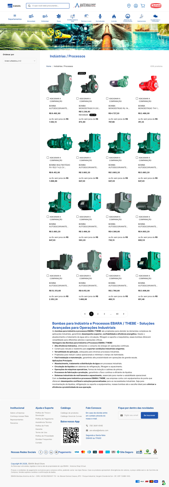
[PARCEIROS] (128, 5)
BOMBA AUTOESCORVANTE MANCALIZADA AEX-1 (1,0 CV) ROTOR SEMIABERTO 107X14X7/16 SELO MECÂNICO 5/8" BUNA (89, 166)
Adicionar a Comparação (56, 100)
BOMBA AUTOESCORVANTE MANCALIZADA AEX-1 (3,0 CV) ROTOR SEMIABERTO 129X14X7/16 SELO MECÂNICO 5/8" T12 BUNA (59, 225)
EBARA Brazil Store (36, 463)
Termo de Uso (41, 432)
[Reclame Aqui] (147, 453)
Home (48, 66)
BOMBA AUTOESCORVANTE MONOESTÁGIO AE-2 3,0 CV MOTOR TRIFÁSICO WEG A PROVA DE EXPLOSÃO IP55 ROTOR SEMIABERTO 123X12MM (59, 284)
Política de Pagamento (44, 419)
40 (117, 314)
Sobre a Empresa (17, 413)
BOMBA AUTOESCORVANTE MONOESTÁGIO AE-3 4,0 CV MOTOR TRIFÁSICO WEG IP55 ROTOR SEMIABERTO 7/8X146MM (88, 284)
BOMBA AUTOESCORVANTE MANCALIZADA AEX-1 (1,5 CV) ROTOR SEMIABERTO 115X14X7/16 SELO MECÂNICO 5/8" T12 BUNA (118, 166)
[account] (135, 5)
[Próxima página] (123, 314)
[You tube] (56, 452)
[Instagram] (46, 452)
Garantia (39, 429)
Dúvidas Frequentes (44, 439)
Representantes (16, 420)
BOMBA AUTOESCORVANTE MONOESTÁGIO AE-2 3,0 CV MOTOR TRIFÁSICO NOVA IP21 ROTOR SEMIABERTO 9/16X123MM (148, 225)
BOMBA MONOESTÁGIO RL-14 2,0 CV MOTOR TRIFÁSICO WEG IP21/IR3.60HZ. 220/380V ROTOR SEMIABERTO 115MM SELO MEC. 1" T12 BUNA (118, 107)
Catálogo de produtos (69, 413)
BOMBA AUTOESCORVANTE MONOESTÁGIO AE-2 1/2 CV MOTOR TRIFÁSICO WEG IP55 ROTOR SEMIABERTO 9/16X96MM (118, 225)
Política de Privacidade (45, 436)
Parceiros (14, 423)
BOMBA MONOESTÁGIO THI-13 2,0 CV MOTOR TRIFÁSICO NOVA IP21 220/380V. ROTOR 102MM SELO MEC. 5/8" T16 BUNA (148, 107)
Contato (39, 443)
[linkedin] (51, 452)
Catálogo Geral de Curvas (71, 416)
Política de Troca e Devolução (43, 414)
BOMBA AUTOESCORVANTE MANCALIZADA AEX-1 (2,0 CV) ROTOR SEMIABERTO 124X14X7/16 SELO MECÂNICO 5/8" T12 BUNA (148, 166)
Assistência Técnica (43, 422)
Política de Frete (42, 426)
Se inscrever (149, 415)
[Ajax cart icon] (142, 5)
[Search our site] (29, 6)
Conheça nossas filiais (19, 416)
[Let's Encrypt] (139, 454)
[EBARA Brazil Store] (14, 5)
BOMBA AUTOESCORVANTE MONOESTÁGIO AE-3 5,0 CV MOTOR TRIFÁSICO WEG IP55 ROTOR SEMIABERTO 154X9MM (58, 107)
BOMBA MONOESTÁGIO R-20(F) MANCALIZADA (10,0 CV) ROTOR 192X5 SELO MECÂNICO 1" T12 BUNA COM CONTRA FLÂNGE (89, 107)
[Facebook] (41, 452)
